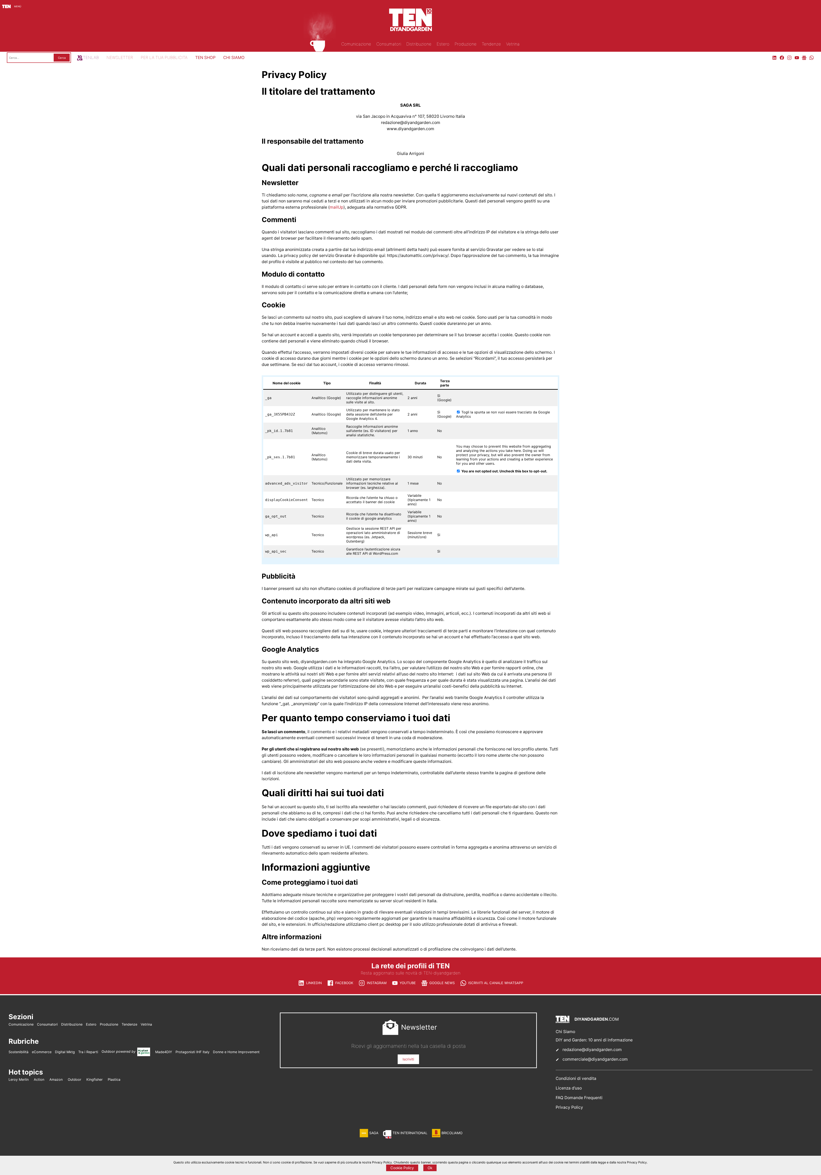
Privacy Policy (569, 1107)
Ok (430, 1168)
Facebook (344, 983)
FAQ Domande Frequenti (579, 1097)
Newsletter (119, 57)
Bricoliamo (452, 1133)
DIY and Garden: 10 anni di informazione (594, 1039)
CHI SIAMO (234, 57)
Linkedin (314, 983)
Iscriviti (408, 1059)
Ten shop (205, 57)
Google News (442, 983)
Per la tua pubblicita (164, 57)
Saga (373, 1133)
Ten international (410, 1133)
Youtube (408, 983)
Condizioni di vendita (576, 1078)
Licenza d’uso (569, 1088)
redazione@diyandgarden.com (592, 1049)
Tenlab (91, 57)
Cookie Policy (402, 1168)
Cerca (62, 57)
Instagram (377, 983)
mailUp (336, 207)
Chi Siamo (565, 1031)
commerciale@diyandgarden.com (595, 1059)
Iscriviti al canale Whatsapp (495, 983)
